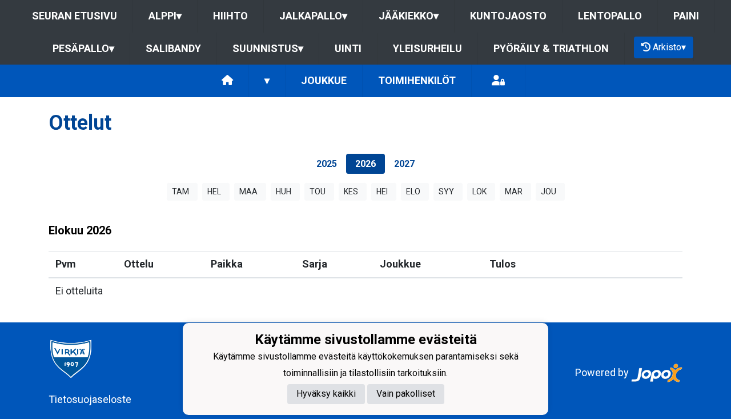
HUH (283, 191)
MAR (514, 191)
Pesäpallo (83, 48)
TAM (180, 191)
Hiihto (230, 16)
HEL (214, 191)
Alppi (165, 16)
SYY (446, 191)
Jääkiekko (409, 16)
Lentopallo (610, 16)
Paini (686, 16)
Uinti (348, 48)
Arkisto (669, 47)
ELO (413, 191)
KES (351, 191)
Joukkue (324, 80)
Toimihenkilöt (417, 80)
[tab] (326, 164)
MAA (248, 191)
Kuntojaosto (508, 16)
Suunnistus (267, 48)
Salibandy (173, 48)
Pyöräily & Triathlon (551, 48)
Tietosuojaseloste (90, 399)
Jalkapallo (313, 16)
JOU (548, 191)
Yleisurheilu (427, 48)
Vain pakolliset (405, 393)
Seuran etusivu (74, 16)
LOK (479, 191)
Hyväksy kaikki (326, 393)
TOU (318, 191)
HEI (382, 191)
